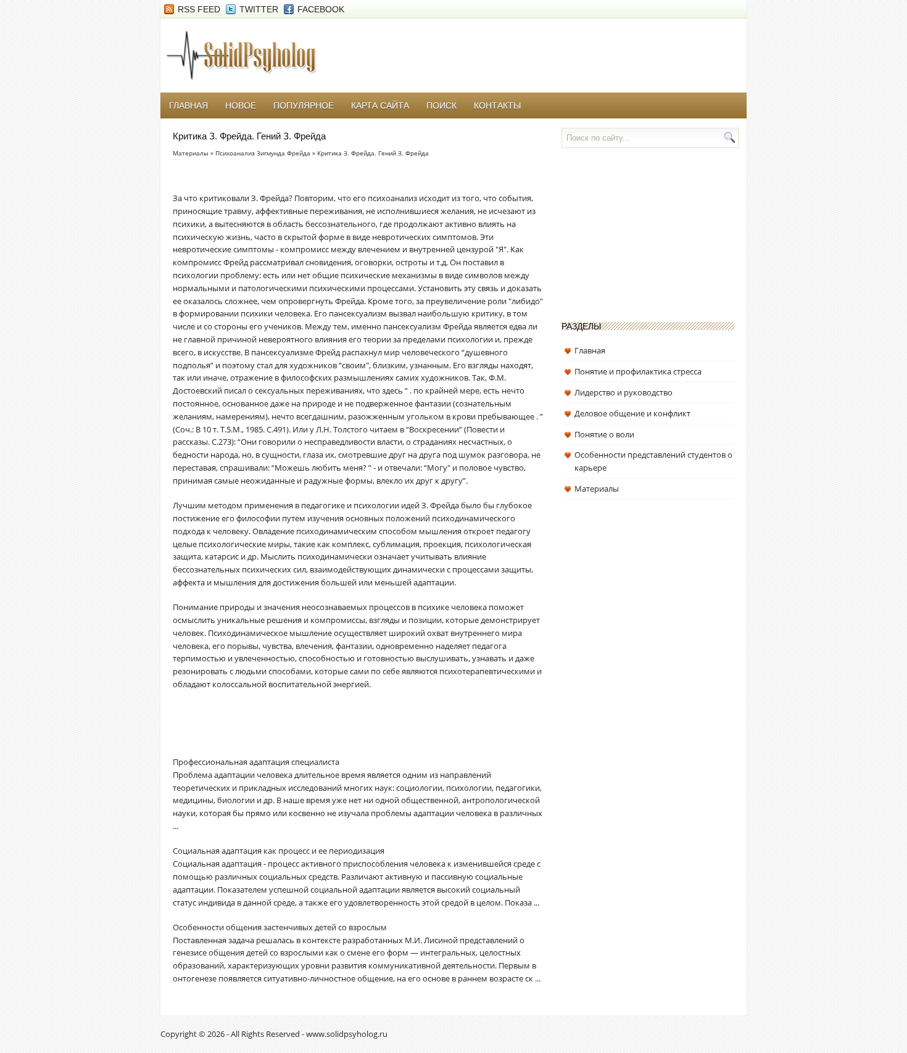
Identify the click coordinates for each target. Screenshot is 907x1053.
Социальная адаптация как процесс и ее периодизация (278, 850)
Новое (240, 105)
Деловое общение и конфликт (632, 413)
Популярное (303, 105)
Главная (188, 105)
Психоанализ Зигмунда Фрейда (262, 153)
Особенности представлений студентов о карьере (653, 461)
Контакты (497, 105)
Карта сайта (380, 105)
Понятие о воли (604, 434)
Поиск (441, 105)
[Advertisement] (317, 721)
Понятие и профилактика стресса (638, 371)
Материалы (191, 153)
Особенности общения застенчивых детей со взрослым (280, 927)
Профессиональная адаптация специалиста (256, 761)
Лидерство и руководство (623, 392)
